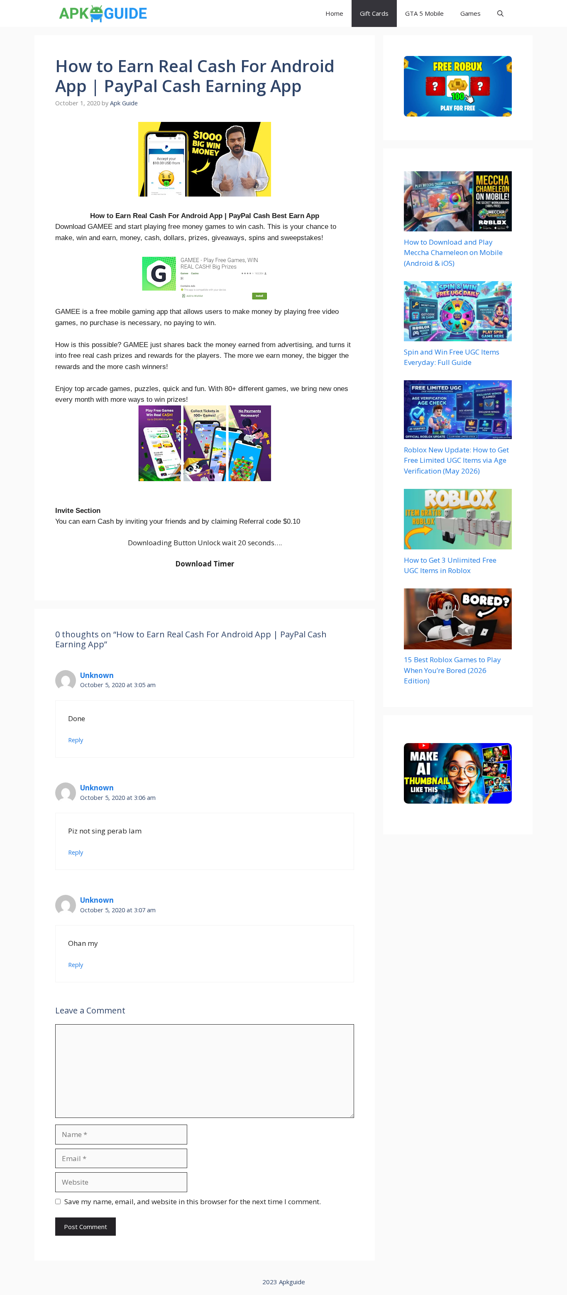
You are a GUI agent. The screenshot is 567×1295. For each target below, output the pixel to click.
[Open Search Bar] (500, 13)
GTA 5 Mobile (424, 13)
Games (470, 13)
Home (334, 13)
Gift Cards (374, 13)
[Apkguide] (102, 13)
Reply (75, 740)
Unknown (97, 675)
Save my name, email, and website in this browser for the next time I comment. (192, 1201)
